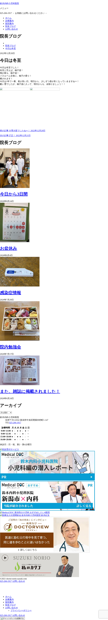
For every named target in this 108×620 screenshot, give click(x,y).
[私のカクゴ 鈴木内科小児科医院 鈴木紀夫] (39, 576)
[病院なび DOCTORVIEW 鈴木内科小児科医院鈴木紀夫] (45, 552)
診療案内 (9, 21)
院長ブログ (10, 26)
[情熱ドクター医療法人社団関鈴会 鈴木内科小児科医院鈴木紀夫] (25, 515)
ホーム (8, 18)
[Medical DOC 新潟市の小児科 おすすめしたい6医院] (25, 512)
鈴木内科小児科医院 (9, 3)
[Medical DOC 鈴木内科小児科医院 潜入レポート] (47, 480)
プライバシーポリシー (21, 610)
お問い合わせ (11, 29)
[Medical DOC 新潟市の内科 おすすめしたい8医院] (47, 510)
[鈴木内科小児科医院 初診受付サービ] (9, 449)
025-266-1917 (15, 422)
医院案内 (9, 23)
